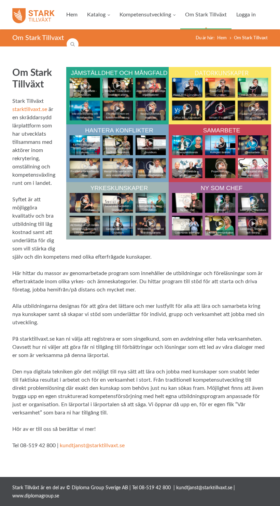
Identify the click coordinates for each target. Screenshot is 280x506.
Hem (72, 14)
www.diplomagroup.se (35, 496)
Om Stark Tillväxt (206, 14)
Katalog (96, 14)
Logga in (246, 14)
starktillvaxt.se (29, 109)
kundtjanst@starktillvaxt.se (92, 445)
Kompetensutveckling (145, 14)
